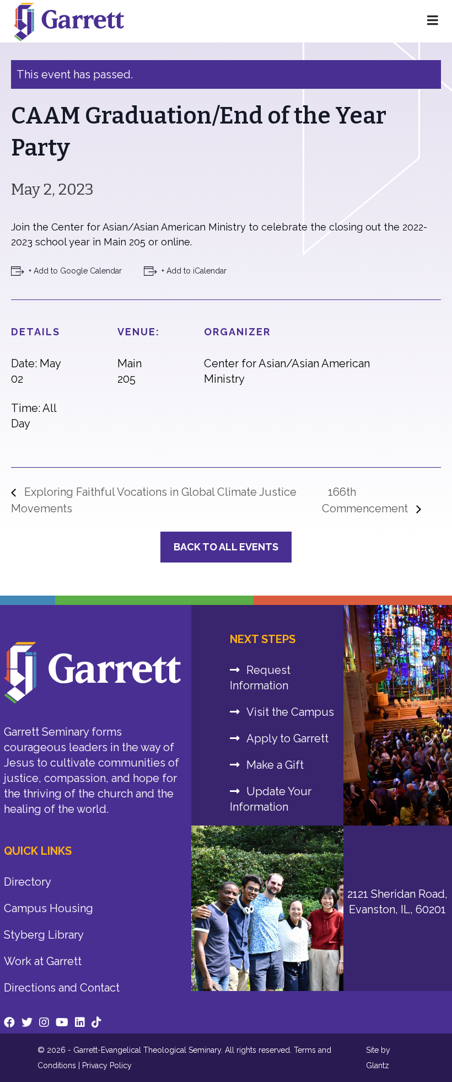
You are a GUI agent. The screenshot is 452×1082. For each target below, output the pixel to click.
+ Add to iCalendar (194, 270)
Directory (27, 881)
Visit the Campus (290, 712)
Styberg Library (44, 934)
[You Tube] (62, 1022)
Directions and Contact (62, 987)
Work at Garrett (43, 961)
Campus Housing (48, 908)
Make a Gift (275, 765)
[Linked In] (80, 1022)
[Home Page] (432, 21)
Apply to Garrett (287, 738)
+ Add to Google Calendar (75, 270)
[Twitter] (27, 1022)
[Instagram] (44, 1022)
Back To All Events (226, 547)
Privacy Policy (107, 1065)
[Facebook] (9, 1022)
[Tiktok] (96, 1022)
